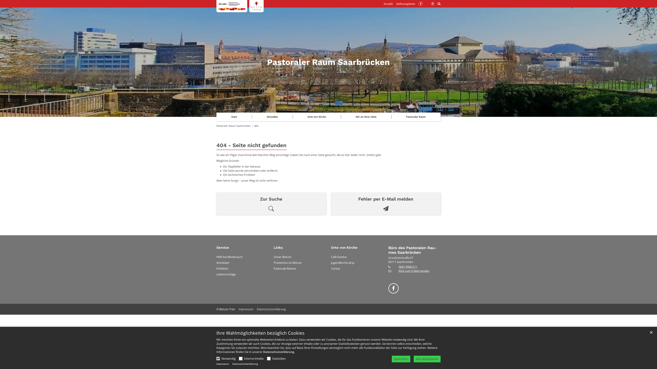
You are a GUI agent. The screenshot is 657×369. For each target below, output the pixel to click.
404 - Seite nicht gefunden (251, 145)
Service (222, 247)
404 (256, 125)
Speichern (401, 359)
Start (234, 116)
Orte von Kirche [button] (316, 116)
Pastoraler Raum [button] (416, 116)
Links (278, 247)
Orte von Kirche (344, 247)
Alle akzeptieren (427, 359)
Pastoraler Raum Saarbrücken (233, 125)
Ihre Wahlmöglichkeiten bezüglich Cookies (260, 333)
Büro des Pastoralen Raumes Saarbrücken (412, 250)
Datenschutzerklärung (278, 352)
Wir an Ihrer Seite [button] (366, 116)
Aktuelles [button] (272, 116)
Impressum (222, 363)
